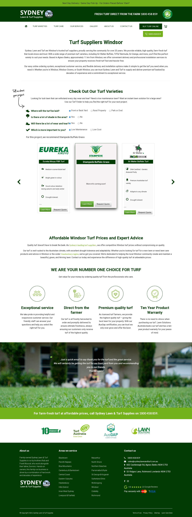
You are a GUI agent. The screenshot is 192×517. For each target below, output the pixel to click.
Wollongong (97, 483)
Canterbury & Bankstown (69, 470)
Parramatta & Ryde (99, 470)
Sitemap (157, 513)
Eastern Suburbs (65, 479)
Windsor (95, 487)
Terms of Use (137, 513)
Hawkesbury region (70, 254)
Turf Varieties (40, 26)
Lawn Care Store (167, 513)
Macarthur (96, 458)
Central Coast (64, 474)
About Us (109, 26)
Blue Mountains (65, 466)
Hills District (63, 487)
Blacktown (63, 458)
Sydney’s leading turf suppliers (82, 245)
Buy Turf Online (151, 26)
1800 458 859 (149, 14)
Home (27, 27)
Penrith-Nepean (65, 462)
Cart (167, 27)
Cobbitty (95, 491)
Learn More (45, 209)
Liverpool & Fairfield (67, 495)
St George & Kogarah (100, 474)
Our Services (76, 26)
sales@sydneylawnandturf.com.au (143, 461)
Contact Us (126, 26)
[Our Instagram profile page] (128, 481)
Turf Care (59, 26)
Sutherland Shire (98, 479)
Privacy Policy (148, 513)
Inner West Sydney (66, 491)
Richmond (96, 495)
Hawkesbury (64, 483)
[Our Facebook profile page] (125, 481)
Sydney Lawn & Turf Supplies (43, 513)
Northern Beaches (99, 466)
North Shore (97, 462)
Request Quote (60, 209)
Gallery (94, 26)
